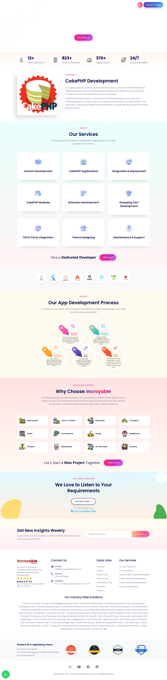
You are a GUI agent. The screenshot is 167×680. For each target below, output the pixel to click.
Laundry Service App (55, 613)
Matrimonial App (99, 613)
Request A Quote (153, 4)
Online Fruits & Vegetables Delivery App (60, 603)
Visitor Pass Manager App (62, 622)
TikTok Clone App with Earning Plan (66, 609)
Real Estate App (110, 619)
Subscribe (140, 534)
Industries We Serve (102, 5)
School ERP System (139, 606)
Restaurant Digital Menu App (109, 622)
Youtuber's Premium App (37, 622)
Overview (100, 566)
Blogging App (79, 619)
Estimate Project (82, 501)
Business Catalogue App (48, 606)
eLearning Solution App (130, 616)
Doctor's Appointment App (104, 625)
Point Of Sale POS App (108, 616)
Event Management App (119, 613)
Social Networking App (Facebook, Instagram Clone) (107, 609)
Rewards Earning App (34, 613)
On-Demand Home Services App (75, 606)
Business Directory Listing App (76, 625)
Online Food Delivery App (91, 603)
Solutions (84, 5)
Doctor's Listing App (51, 625)
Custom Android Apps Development (134, 574)
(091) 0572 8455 (62, 576)
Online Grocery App (31, 603)
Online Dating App (82, 628)
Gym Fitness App (127, 619)
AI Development (126, 570)
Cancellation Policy (104, 582)
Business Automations (128, 586)
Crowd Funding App (85, 622)
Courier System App (42, 619)
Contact (100, 590)
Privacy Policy (102, 574)
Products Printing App (31, 616)
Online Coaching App (119, 606)
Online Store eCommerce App (117, 603)
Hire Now (107, 257)
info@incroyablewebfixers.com (68, 569)
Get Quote (83, 37)
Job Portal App (49, 616)
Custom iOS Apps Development (132, 578)
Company (59, 5)
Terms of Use (102, 578)
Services (71, 5)
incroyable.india (85, 511)
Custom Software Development (132, 582)
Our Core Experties (127, 566)
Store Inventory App (62, 619)
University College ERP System (34, 609)
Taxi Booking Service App (78, 613)
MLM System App (140, 613)
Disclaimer (101, 586)
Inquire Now (112, 462)
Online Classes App (99, 606)
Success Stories (123, 5)
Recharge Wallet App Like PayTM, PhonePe (77, 616)
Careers (100, 570)
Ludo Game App (131, 622)
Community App (94, 619)
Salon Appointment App (128, 625)
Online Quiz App (99, 628)
